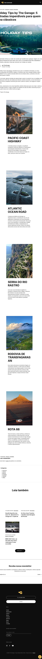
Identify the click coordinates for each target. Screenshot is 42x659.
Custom (8, 616)
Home (7, 610)
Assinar (39, 574)
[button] (28, 130)
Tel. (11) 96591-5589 (21, 597)
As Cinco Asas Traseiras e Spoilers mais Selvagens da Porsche (28, 515)
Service (8, 618)
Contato (21, 601)
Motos (7, 615)
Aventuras (7, 9)
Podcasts (4, 476)
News (7, 622)
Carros (7, 613)
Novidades (16, 9)
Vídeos (3, 477)
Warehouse (8, 611)
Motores (4, 473)
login (7, 461)
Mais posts (19, 550)
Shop (7, 620)
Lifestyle (11, 9)
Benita (34, 652)
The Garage (9, 70)
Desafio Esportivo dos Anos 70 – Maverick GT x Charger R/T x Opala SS (12, 515)
